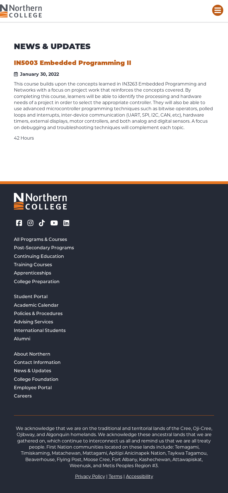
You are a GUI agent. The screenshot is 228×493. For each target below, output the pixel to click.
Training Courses (33, 265)
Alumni (22, 339)
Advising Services (33, 322)
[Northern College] (21, 11)
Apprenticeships (32, 273)
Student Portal (31, 297)
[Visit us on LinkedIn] (66, 223)
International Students (40, 331)
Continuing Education (39, 257)
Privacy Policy (90, 476)
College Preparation (37, 282)
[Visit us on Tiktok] (42, 223)
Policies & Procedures (38, 314)
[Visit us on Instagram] (30, 223)
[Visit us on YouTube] (54, 223)
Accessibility (139, 476)
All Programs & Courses (40, 240)
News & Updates (32, 371)
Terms (115, 476)
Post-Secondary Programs (44, 248)
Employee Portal (33, 388)
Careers (23, 396)
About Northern (32, 354)
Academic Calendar (36, 305)
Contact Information (37, 363)
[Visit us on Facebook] (19, 223)
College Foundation (36, 380)
